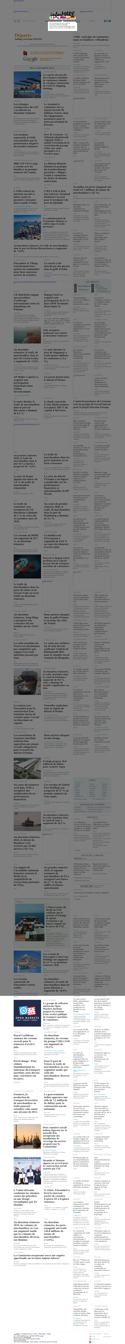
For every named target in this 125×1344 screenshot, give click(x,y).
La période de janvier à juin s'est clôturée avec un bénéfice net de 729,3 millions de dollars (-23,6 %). (26, 153)
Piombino (92, 796)
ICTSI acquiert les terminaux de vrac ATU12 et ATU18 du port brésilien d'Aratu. (102, 1087)
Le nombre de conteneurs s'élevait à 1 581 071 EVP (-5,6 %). (92, 198)
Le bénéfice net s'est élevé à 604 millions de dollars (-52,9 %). (81, 1042)
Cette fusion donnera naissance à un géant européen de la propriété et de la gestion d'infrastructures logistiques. (56, 774)
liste (85, 799)
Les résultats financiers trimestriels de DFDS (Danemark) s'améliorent (81, 354)
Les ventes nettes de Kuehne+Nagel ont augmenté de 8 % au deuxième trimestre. (81, 1140)
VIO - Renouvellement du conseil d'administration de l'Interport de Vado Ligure (102, 1163)
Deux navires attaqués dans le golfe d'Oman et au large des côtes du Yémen (56, 619)
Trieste (104, 794)
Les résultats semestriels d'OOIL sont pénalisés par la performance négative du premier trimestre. (26, 140)
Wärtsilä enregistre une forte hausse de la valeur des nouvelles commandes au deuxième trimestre (102, 1265)
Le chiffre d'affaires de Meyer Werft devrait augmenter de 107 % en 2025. (81, 81)
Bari (76, 788)
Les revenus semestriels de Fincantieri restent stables (24, 983)
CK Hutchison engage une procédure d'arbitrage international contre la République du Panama (26, 302)
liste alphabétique (102, 288)
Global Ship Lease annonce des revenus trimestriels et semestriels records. (81, 626)
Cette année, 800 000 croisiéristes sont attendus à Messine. (102, 671)
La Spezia (92, 788)
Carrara (77, 794)
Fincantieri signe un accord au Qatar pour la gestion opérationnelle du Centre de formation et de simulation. (102, 1236)
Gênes (91, 784)
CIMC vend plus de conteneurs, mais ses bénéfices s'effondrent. (91, 38)
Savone (104, 788)
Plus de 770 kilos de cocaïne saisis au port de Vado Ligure (81, 1262)
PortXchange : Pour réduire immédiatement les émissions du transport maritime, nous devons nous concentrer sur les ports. (27, 1070)
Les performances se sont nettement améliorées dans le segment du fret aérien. (81, 1149)
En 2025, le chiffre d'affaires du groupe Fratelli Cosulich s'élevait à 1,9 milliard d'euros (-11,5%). (81, 477)
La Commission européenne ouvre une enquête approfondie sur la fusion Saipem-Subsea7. (39, 1257)
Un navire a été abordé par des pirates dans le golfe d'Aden (57, 266)
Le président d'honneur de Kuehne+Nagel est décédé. (101, 146)
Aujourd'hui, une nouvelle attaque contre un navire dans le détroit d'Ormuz (81, 1312)
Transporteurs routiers (95, 811)
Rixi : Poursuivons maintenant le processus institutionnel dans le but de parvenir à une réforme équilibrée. (102, 1127)
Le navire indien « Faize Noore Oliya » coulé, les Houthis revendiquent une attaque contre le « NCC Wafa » (56, 745)
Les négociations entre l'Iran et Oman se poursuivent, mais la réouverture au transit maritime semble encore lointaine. (56, 718)
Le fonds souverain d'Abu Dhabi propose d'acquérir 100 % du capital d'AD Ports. (56, 406)
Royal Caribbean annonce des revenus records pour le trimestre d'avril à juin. (25, 1041)
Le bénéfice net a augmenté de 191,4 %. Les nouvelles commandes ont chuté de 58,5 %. (26, 995)
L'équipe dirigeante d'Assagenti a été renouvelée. (102, 1139)
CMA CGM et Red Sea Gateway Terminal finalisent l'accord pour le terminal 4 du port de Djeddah (57, 197)
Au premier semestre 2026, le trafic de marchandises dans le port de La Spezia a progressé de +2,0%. (25, 461)
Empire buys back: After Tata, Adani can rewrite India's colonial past (101, 867)
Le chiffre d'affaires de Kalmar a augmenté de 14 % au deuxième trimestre (81, 1184)
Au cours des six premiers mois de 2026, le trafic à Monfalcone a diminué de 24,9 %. (56, 1086)
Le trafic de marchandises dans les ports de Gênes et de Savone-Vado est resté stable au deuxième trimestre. (26, 591)
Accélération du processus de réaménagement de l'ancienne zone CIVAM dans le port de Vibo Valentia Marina (81, 525)
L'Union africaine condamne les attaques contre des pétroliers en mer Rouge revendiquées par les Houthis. (26, 1197)
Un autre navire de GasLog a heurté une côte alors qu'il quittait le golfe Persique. (102, 720)
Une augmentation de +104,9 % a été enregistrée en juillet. (102, 272)
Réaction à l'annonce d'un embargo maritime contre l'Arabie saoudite (81, 1251)
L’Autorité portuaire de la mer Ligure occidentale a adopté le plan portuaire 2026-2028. (102, 923)
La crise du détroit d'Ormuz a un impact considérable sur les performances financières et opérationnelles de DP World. (56, 485)
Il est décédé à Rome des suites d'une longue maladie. (102, 485)
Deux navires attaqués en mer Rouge (56, 737)
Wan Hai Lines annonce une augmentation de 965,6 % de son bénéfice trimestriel (102, 425)
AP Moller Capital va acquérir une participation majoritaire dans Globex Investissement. (26, 384)
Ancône (77, 784)
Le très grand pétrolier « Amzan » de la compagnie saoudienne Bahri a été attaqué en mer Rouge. (26, 210)
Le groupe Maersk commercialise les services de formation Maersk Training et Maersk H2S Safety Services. (102, 524)
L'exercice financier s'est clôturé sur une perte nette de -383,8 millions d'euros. (81, 91)
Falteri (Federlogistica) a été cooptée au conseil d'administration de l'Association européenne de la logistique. (102, 1208)
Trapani (104, 792)
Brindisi (77, 790)
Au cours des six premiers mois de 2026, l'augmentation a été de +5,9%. (36, 256)
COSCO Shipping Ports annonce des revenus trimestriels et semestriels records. (81, 57)
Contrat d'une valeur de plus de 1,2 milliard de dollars (80, 1301)
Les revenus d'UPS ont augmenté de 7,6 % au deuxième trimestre (81, 1032)
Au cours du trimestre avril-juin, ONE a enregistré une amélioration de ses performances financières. (26, 792)
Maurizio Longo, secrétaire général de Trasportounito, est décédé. (102, 475)
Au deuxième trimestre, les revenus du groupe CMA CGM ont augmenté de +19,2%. (57, 1041)
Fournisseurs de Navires (95, 809)
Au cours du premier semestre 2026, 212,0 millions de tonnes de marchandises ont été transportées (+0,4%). (27, 1247)
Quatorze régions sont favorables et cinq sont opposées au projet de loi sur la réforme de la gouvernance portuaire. (102, 1112)
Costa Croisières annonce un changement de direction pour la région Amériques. (101, 382)
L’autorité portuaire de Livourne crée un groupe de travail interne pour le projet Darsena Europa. (92, 404)
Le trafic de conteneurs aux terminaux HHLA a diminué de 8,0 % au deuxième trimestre (102, 354)
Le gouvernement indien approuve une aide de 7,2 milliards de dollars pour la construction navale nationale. (55, 1101)
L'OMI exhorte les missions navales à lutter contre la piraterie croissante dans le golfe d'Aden (25, 197)
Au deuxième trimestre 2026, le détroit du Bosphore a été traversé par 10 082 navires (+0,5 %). (27, 843)
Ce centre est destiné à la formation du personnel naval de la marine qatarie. (102, 1247)
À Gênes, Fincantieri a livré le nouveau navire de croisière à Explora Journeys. (57, 1196)
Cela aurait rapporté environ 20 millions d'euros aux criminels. (102, 178)
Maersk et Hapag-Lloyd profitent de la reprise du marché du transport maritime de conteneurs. (56, 562)
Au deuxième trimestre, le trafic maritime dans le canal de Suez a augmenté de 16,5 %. (56, 819)
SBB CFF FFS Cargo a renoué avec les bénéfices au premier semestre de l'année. (26, 168)
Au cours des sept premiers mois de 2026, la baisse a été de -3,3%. (81, 248)
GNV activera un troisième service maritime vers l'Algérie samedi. (80, 645)
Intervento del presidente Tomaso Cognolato (91, 893)
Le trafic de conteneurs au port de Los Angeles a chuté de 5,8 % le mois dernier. (102, 302)
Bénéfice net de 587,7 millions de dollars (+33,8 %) (81, 310)
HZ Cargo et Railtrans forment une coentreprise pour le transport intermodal (101, 694)
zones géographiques (103, 291)
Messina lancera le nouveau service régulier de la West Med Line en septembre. (101, 82)
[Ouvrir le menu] (15, 21)
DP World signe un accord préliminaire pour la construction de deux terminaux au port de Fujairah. (81, 1162)
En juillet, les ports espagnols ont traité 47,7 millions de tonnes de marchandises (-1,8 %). (92, 189)
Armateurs (77, 807)
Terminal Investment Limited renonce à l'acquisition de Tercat (81, 498)
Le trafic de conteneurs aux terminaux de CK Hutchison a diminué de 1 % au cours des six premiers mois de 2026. (26, 512)
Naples (91, 792)
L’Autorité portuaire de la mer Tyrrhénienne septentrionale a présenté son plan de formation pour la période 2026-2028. (102, 959)
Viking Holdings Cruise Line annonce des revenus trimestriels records (81, 301)
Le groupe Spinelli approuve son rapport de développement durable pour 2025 (81, 741)
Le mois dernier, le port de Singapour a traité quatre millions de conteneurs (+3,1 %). (56, 355)
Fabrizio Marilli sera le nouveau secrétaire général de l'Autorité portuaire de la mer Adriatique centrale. (81, 923)
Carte (103, 799)
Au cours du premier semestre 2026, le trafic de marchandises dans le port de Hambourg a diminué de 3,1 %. (57, 511)
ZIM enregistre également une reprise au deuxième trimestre (55, 333)
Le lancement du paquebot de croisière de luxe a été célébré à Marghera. (81, 125)
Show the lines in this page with (50, 59)
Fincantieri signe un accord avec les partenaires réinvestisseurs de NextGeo (102, 1057)
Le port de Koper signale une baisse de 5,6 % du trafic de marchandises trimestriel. (26, 482)
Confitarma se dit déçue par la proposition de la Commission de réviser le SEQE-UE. (102, 1313)
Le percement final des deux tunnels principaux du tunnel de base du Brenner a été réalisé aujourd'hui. (102, 1004)
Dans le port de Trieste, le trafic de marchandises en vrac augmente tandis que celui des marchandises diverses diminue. (57, 1070)
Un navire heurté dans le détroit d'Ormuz (57, 378)
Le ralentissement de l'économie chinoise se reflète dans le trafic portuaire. (55, 222)
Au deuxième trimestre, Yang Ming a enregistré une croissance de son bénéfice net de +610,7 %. (26, 622)
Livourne (92, 790)
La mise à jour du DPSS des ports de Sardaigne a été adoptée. (80, 1086)
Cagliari (77, 792)
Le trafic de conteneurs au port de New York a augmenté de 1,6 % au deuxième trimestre (81, 695)
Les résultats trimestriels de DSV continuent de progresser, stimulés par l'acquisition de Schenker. (81, 1207)
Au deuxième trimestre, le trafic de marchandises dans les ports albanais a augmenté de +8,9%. (57, 984)
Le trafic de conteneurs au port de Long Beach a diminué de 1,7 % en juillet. (81, 326)
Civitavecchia (79, 796)
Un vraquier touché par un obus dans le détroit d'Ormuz (80, 671)
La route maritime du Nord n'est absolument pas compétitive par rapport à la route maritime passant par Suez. (27, 650)
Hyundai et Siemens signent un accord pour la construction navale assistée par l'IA (55, 1164)
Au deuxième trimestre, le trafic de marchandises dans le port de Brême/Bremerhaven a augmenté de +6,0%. (41, 248)
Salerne (104, 786)
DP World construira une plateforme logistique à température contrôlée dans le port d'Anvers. (102, 628)
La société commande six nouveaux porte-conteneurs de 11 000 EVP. (102, 435)
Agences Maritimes (80, 811)
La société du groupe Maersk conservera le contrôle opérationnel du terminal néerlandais (56, 313)
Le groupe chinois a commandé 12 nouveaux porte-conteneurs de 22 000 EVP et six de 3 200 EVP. (56, 95)
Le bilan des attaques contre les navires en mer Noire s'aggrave (102, 1286)
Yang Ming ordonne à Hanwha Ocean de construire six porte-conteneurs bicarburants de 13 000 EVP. (81, 1289)
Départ (98, 285)
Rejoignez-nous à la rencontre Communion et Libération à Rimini (81, 208)
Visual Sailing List (84, 286)
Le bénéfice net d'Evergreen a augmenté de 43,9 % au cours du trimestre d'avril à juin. (56, 541)
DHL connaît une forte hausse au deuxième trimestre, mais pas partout (102, 598)
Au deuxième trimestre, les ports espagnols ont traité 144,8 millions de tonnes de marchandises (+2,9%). (55, 1231)
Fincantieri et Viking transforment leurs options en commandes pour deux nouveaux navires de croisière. (27, 269)
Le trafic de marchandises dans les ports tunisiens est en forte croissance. (57, 459)
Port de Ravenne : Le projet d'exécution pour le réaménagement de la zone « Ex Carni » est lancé (102, 210)
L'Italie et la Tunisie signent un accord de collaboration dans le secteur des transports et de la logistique (102, 981)
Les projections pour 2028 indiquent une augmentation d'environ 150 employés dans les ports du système (102, 935)
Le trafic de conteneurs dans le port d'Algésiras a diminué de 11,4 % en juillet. (80, 237)
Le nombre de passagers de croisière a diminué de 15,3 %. (81, 566)
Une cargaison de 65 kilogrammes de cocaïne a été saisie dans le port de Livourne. (102, 168)
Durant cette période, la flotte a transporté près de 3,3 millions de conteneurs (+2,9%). (27, 806)
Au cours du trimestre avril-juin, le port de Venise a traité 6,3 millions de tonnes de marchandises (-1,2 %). (81, 554)
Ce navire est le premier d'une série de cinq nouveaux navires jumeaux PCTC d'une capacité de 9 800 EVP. (102, 458)
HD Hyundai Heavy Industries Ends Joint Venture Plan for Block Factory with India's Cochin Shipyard (82, 869)
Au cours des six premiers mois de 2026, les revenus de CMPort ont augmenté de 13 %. (102, 57)
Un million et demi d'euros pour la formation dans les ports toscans (101, 948)
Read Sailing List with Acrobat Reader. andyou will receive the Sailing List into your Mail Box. (47, 52)
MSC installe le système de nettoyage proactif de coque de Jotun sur (81, 425)
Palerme (92, 794)
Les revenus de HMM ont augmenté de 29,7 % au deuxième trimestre (26, 540)
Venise (104, 796)
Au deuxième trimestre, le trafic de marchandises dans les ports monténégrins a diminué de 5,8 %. (81, 450)
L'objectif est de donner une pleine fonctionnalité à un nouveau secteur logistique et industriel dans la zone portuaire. (102, 223)
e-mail (41, 1336)
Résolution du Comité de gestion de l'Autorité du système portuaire (80, 1096)
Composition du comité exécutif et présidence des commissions (102, 1147)
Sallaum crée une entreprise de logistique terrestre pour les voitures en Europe (81, 262)
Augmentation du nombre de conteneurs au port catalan (81, 1075)
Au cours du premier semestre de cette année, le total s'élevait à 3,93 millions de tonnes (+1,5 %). (26, 368)
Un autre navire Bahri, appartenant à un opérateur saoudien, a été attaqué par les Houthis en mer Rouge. (81, 1005)
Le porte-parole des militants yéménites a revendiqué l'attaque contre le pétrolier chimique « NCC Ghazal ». (81, 1019)
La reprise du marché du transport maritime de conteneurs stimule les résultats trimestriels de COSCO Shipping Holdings (56, 81)
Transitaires (78, 809)
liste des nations (102, 290)
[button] (110, 21)
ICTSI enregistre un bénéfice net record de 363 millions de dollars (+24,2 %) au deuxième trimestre (81, 720)
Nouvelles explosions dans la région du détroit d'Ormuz (56, 708)
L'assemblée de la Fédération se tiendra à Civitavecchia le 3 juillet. (101, 825)
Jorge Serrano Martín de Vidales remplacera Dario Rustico (102, 393)
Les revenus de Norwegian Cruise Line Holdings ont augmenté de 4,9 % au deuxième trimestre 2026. (55, 959)
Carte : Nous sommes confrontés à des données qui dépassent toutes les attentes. (26, 1119)
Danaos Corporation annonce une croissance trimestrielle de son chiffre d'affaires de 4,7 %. (102, 647)
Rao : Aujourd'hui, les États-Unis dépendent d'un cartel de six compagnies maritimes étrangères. (56, 1027)
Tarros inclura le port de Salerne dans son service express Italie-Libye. (102, 124)
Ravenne (105, 784)
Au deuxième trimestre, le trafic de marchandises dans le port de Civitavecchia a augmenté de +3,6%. (26, 355)
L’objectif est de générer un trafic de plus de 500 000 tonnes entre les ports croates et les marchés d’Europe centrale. (102, 706)
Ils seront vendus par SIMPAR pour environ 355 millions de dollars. (102, 1098)
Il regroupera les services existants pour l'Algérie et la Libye (102, 93)
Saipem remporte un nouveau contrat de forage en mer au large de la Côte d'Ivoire (102, 1185)
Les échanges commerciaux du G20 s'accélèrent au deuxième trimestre (26, 108)
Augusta (77, 786)
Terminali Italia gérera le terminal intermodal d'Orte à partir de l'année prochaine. (81, 980)
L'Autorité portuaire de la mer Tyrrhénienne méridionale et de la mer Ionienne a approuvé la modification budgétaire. (81, 952)
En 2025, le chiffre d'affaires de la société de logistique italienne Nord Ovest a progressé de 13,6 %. (102, 1034)
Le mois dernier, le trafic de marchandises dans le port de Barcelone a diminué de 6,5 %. (27, 407)
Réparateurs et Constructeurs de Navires (99, 807)
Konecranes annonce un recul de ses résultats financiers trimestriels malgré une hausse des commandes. (81, 1111)
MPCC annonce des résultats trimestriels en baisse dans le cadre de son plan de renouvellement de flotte (81, 148)
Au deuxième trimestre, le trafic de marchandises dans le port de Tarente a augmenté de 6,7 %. (102, 262)
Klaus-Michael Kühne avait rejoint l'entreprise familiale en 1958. (102, 155)
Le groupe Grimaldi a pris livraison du (102, 447)
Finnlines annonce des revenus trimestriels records (102, 740)
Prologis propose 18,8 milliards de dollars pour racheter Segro (54, 764)
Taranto (104, 790)
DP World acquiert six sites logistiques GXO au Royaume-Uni (81, 598)
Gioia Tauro (93, 786)
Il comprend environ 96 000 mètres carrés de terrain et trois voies (81, 990)
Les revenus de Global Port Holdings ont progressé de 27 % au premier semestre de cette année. (56, 790)
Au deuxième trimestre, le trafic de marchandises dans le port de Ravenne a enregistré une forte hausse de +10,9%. (102, 553)
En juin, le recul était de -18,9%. (23, 493)
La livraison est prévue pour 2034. (24, 728)
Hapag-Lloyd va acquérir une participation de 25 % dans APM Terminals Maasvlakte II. (56, 300)
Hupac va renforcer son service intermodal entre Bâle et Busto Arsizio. (101, 237)
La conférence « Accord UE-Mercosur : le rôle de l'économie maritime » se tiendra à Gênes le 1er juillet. (82, 826)
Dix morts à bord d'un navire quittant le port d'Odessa (101, 1294)
